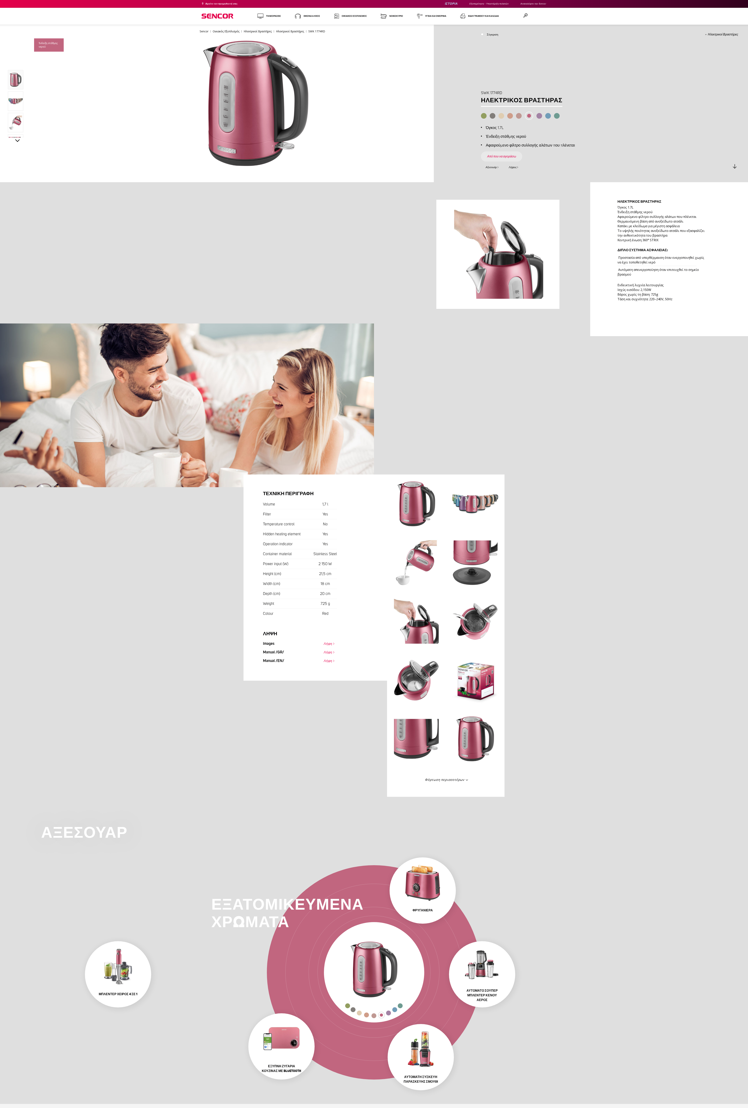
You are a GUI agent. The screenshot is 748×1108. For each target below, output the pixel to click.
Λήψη (326, 643)
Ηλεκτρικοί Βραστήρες (723, 34)
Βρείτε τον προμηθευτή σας (226, 4)
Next (17, 141)
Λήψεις (521, 166)
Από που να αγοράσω (506, 153)
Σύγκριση (492, 35)
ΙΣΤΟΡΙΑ (436, 3)
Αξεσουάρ (494, 166)
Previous (17, 61)
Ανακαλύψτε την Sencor (530, 4)
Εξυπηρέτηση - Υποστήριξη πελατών (478, 4)
